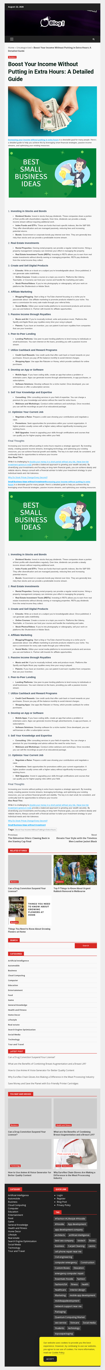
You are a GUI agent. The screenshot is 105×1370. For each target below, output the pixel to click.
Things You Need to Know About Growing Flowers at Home (30, 910)
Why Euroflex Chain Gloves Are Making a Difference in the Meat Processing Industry (51, 1076)
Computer (13, 980)
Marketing (60, 1295)
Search (14, 940)
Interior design (77, 1289)
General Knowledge (17, 1005)
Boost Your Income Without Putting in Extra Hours (35, 829)
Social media (89, 1322)
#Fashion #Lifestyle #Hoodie (70, 1218)
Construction (87, 1262)
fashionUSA (61, 1284)
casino (92, 1246)
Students (59, 1328)
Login (60, 1195)
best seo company (64, 1240)
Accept (50, 1359)
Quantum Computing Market (70, 1317)
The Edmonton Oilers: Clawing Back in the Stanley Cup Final (29, 838)
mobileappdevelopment (67, 1300)
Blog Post (62, 1201)
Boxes (92, 1240)
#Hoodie (59, 1224)
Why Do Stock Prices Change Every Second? (27, 477)
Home (11, 47)
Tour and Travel (16, 1044)
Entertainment (15, 990)
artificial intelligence (79, 1235)
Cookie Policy (58, 1352)
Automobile (14, 965)
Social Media (14, 1034)
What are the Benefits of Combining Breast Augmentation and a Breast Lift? (47, 1063)
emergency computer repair (69, 1273)
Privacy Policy (64, 1205)
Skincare (74, 1322)
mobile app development (82, 1295)
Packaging (60, 1311)
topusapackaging (64, 1333)
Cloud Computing (16, 975)
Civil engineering (63, 1256)
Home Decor (14, 1015)
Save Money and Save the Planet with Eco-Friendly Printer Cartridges (43, 1083)
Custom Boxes (62, 1267)
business (59, 1246)
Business (12, 57)
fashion (81, 1278)
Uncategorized (23, 47)
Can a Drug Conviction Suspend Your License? (30, 870)
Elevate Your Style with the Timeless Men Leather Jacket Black (76, 838)
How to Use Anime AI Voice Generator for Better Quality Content (41, 1070)
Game (11, 1000)
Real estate (14, 1024)
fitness (74, 1284)
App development (77, 1224)
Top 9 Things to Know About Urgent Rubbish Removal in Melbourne (75, 870)
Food (10, 995)
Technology (14, 1039)
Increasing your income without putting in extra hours (33, 140)
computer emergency (66, 1262)
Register (61, 1198)
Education (13, 985)
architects (60, 1235)
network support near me (68, 1306)
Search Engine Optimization (22, 1029)
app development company (69, 1229)
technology (74, 1328)
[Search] (93, 39)
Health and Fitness (17, 1010)
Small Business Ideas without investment (27, 481)
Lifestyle (12, 1019)
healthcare (60, 1289)
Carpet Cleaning (76, 1246)
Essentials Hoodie (64, 1278)
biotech (81, 1240)
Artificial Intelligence (18, 960)
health (85, 1284)
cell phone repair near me (68, 1251)
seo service (60, 1322)
